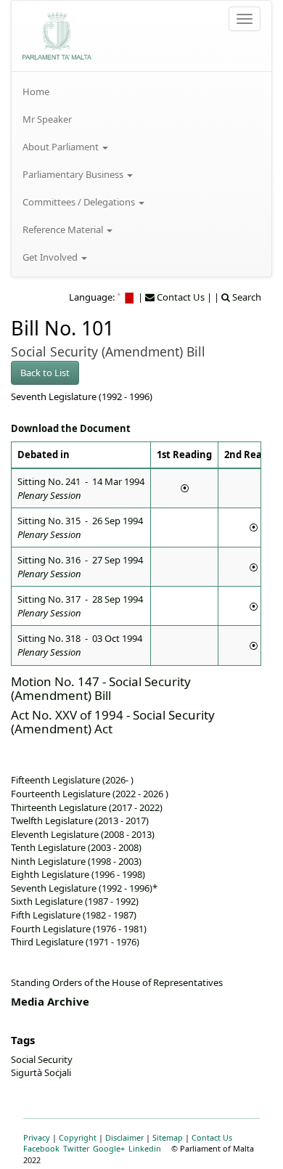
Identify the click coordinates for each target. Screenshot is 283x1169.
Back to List (45, 372)
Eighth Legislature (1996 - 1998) (78, 874)
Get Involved (51, 257)
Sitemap (167, 1137)
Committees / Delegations (79, 201)
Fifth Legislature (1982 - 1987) (73, 914)
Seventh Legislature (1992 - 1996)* (84, 888)
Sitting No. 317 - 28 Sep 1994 (80, 605)
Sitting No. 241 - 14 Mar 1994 (80, 488)
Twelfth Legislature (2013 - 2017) (80, 820)
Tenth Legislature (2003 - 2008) (76, 847)
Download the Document (71, 428)
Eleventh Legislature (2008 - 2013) (83, 834)
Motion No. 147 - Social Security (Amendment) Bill (101, 688)
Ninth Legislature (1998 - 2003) (76, 861)
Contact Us (212, 1137)
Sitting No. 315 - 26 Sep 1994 (80, 527)
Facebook (41, 1148)
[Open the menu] (245, 19)
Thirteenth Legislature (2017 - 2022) (87, 807)
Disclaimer (124, 1137)
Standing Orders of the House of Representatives (117, 982)
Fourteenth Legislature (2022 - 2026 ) (89, 793)
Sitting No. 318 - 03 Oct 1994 (79, 645)
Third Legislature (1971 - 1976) (75, 941)
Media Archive (50, 1001)
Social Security (42, 1059)
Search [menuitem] (245, 297)
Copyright (78, 1137)
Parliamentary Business (74, 174)
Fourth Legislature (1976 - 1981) (79, 928)
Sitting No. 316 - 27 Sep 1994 (80, 566)
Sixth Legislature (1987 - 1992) (75, 901)
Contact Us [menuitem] (180, 297)
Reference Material (63, 229)
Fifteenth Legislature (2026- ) (72, 779)
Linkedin (144, 1148)
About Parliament (61, 146)
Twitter (76, 1148)
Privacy (36, 1137)
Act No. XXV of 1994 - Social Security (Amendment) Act (113, 721)
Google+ (109, 1148)
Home (35, 91)
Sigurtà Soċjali (41, 1072)
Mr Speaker (47, 119)
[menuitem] (141, 91)
